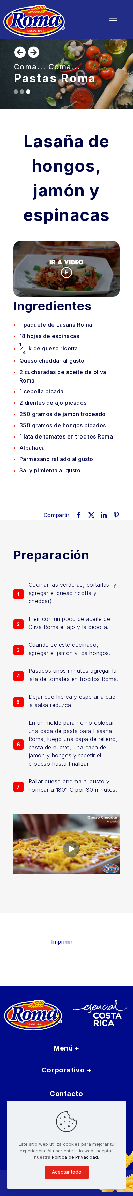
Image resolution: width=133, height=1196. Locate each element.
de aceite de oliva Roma (62, 376)
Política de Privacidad (75, 1157)
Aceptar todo (67, 1172)
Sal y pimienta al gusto (49, 470)
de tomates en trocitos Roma (66, 436)
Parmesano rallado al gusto (56, 459)
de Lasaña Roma (55, 324)
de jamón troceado (62, 414)
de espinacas (49, 336)
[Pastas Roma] (46, 20)
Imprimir (62, 941)
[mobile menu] (113, 20)
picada (41, 391)
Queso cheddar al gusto (52, 360)
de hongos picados (62, 425)
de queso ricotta (48, 348)
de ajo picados (53, 402)
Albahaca (32, 447)
